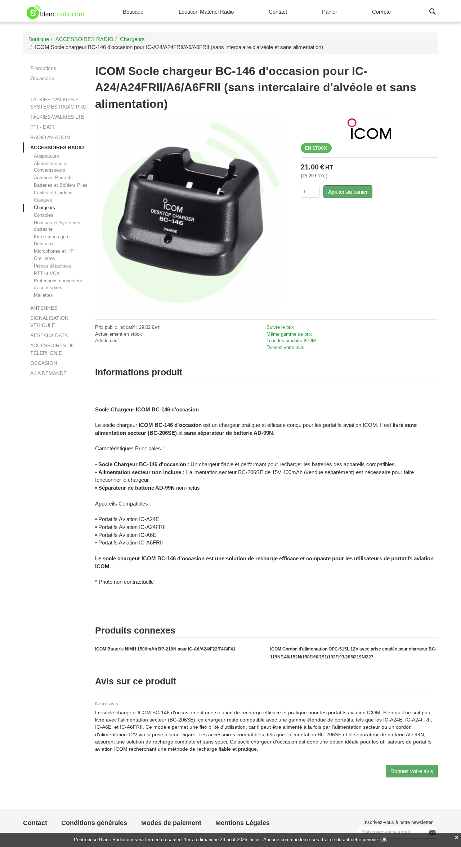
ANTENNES (43, 308)
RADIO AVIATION (50, 137)
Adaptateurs (46, 156)
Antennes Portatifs (53, 177)
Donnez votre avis (285, 347)
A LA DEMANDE (48, 373)
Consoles (43, 215)
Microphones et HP (54, 251)
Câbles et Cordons (53, 192)
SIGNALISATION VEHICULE (49, 321)
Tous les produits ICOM (291, 340)
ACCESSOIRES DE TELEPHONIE (52, 349)
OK (383, 839)
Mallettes (43, 295)
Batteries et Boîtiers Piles (61, 185)
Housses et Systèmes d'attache (57, 226)
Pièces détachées (52, 266)
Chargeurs (44, 207)
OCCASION (43, 363)
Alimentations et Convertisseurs (51, 167)
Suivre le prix (280, 327)
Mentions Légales (242, 822)
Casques (43, 200)
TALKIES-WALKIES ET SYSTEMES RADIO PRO (58, 103)
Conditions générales (94, 822)
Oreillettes (44, 258)
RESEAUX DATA (49, 335)
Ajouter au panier (348, 192)
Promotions (43, 68)
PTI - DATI (42, 127)
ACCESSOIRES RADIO (57, 147)
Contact (35, 822)
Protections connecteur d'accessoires (58, 284)
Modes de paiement (171, 822)
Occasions (42, 78)
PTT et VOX (47, 273)
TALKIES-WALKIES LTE (57, 117)
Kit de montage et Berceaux (52, 240)
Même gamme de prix (289, 334)
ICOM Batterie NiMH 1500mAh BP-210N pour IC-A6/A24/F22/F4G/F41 (165, 649)
